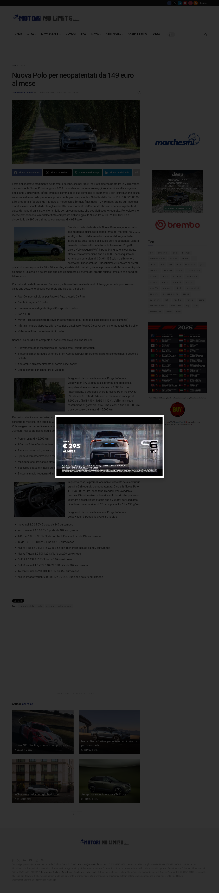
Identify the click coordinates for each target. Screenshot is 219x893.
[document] (109, 446)
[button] (159, 419)
